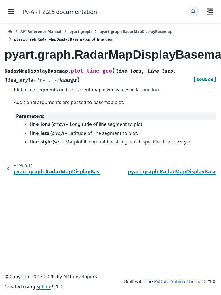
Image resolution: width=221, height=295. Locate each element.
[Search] (193, 11)
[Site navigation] (11, 11)
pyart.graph (80, 31)
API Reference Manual (40, 31)
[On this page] (209, 11)
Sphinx (43, 286)
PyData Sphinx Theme (177, 281)
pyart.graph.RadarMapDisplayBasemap (136, 31)
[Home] (10, 32)
